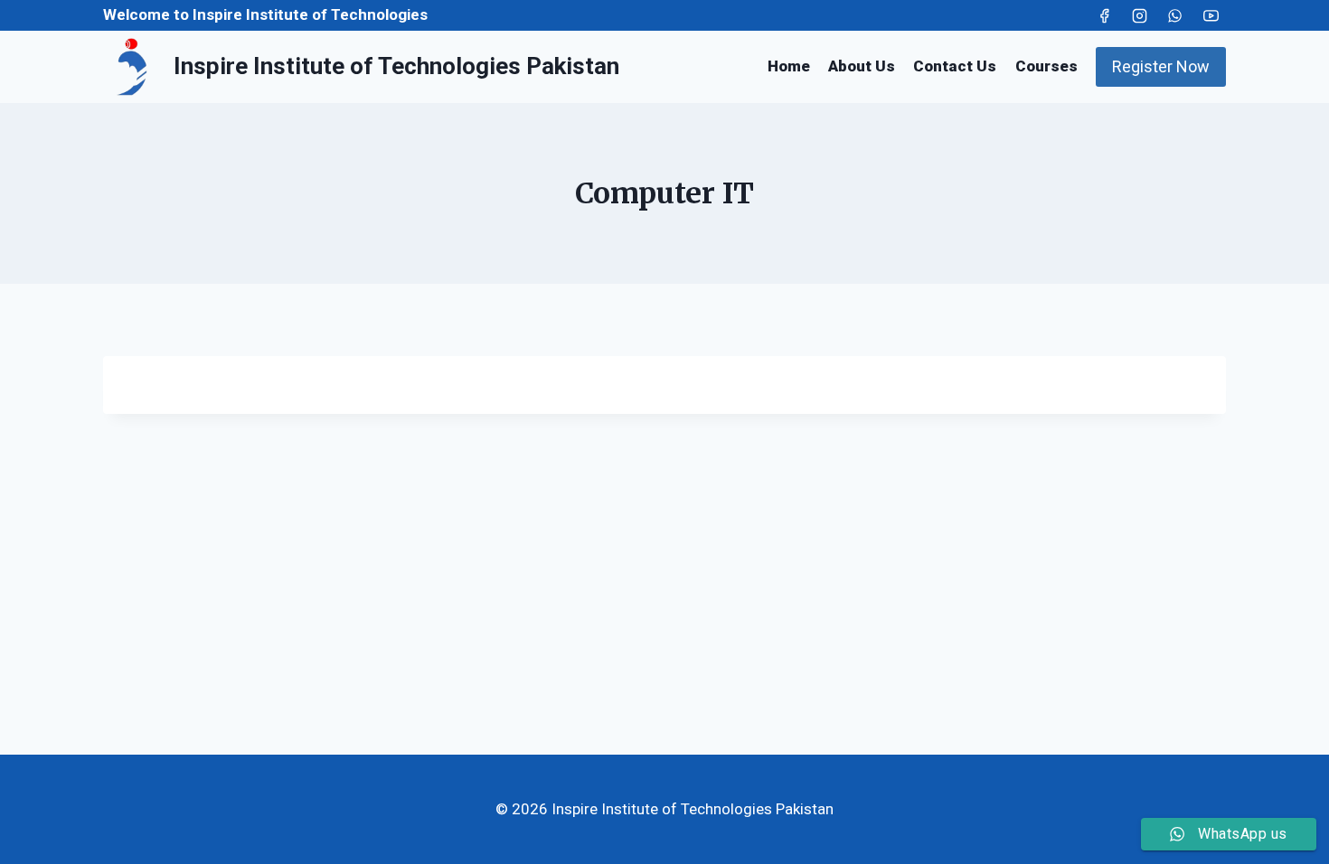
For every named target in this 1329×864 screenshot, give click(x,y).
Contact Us (954, 66)
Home (789, 66)
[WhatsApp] (1175, 15)
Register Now (1161, 66)
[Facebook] (1104, 15)
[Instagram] (1140, 15)
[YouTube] (1210, 15)
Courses (1046, 66)
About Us (861, 66)
